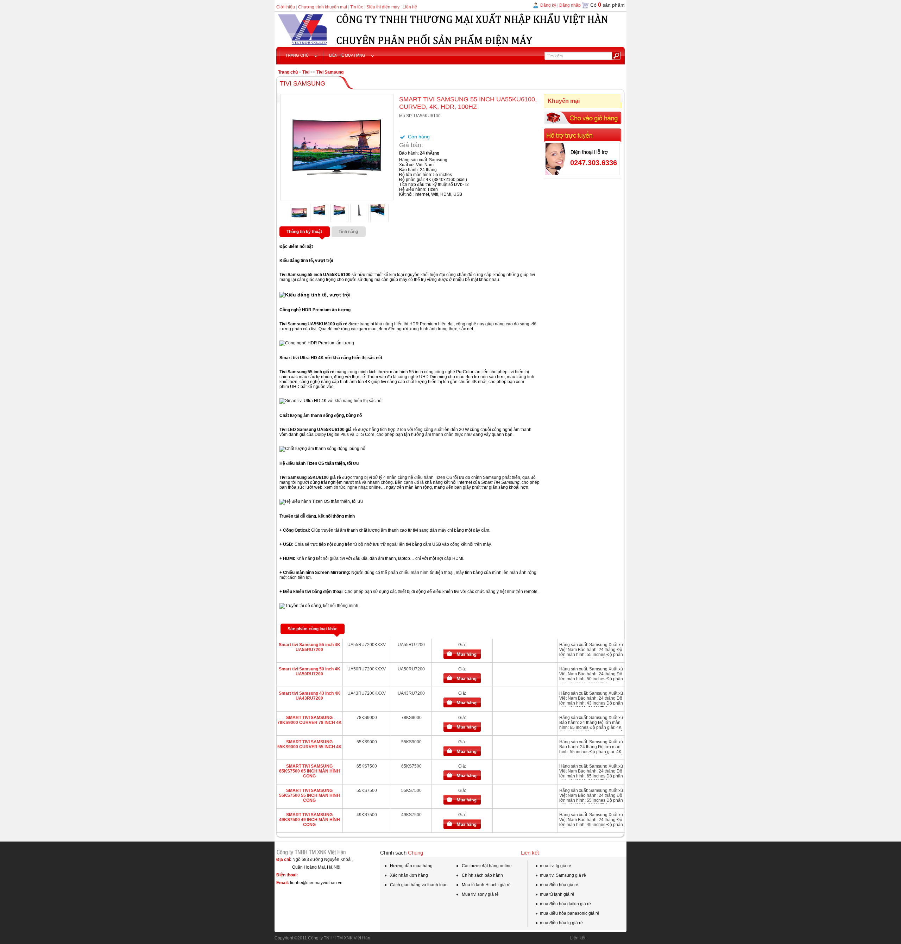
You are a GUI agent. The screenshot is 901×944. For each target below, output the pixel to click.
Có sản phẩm (607, 5)
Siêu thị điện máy (382, 7)
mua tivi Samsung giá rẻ (563, 875)
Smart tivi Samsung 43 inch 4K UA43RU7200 (309, 696)
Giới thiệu (285, 7)
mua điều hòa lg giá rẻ (561, 922)
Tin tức (356, 7)
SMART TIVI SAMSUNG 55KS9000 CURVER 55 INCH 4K (309, 744)
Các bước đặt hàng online (486, 865)
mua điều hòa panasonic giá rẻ (569, 913)
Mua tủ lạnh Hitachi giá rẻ (486, 884)
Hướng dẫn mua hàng (411, 865)
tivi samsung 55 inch (395, 938)
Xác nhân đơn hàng (408, 875)
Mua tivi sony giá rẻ (480, 894)
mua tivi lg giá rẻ (555, 865)
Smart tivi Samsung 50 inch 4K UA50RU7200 (309, 671)
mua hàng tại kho (477, 938)
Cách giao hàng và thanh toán (418, 884)
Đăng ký (548, 5)
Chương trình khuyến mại (322, 7)
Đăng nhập (570, 5)
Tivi (305, 72)
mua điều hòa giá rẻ (559, 884)
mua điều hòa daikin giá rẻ (565, 903)
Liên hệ (410, 7)
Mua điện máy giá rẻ (606, 938)
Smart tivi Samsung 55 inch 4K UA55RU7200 (309, 647)
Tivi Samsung (330, 72)
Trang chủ (288, 72)
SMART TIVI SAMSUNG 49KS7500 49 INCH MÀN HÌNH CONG (309, 819)
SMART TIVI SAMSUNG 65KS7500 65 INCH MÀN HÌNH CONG (309, 771)
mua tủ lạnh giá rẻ (557, 894)
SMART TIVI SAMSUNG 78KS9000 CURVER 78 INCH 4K (309, 720)
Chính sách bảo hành (482, 875)
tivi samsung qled (437, 938)
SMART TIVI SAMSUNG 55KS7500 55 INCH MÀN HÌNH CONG (309, 795)
